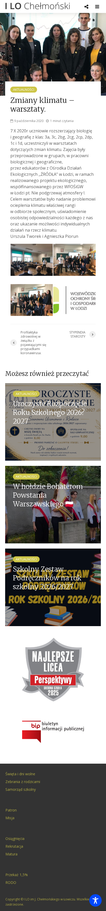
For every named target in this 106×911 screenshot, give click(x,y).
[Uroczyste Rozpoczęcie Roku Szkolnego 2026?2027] (53, 421)
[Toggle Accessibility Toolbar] (95, 900)
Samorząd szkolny (20, 789)
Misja (9, 817)
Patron (11, 810)
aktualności (23, 89)
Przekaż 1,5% (16, 874)
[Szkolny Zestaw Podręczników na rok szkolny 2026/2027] (53, 587)
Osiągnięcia (14, 838)
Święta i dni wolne (20, 773)
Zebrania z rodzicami (22, 781)
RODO (10, 882)
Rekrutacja (14, 846)
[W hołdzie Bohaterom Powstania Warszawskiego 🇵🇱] (53, 504)
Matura (11, 854)
